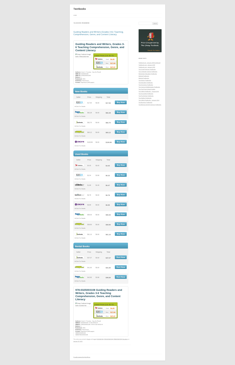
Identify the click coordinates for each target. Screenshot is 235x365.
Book (88, 339)
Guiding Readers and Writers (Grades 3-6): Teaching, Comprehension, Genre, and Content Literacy (98, 33)
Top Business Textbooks (145, 102)
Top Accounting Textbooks (146, 93)
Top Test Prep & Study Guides (147, 89)
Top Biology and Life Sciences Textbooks (150, 105)
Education (125, 339)
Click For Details (80, 106)
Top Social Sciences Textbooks (147, 69)
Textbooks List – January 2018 (147, 65)
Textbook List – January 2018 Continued (149, 63)
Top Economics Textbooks (146, 85)
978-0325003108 (108, 339)
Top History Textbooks (145, 80)
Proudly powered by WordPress (81, 357)
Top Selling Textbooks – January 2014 (149, 100)
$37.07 (112, 67)
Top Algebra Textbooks (145, 98)
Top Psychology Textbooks (146, 96)
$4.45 (112, 59)
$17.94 (112, 63)
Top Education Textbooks (146, 82)
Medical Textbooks (144, 76)
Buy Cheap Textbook (121, 102)
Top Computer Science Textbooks (148, 71)
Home (75, 15)
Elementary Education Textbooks (148, 74)
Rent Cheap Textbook (121, 257)
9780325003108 (117, 339)
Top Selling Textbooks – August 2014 (149, 91)
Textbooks (79, 8)
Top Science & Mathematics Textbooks (149, 87)
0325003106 (100, 339)
